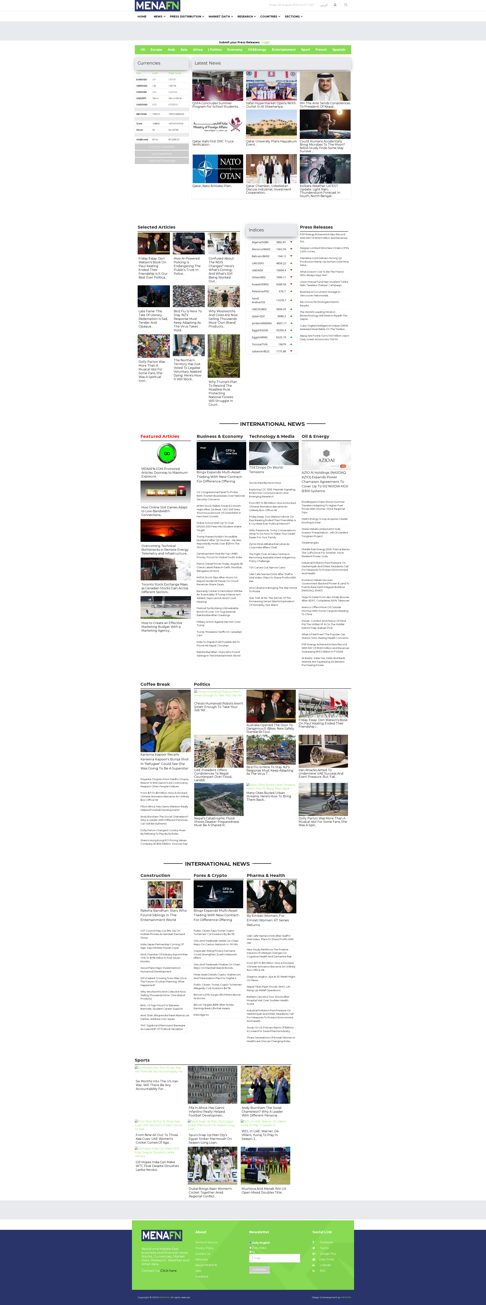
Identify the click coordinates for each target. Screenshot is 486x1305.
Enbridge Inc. (202, 1014)
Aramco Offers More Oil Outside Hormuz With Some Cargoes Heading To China (325, 611)
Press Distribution (185, 16)
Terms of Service (206, 1242)
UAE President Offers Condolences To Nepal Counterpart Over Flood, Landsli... (213, 775)
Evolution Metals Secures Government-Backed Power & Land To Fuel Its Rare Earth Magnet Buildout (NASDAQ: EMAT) (325, 585)
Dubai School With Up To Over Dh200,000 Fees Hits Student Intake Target (219, 526)
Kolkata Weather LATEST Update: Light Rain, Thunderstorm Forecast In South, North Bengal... (320, 191)
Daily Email (326, 1259)
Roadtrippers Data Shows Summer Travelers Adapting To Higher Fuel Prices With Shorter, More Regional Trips (323, 507)
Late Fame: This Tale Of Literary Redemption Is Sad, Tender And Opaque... (153, 318)
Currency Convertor (162, 146)
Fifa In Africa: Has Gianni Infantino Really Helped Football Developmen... (207, 1111)
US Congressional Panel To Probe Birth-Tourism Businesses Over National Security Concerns (221, 496)
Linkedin (325, 1265)
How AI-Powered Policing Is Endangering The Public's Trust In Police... (187, 266)
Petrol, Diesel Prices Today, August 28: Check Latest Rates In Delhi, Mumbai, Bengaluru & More (220, 567)
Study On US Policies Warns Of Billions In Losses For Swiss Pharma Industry (270, 1029)
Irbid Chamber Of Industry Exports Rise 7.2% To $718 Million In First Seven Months (164, 958)
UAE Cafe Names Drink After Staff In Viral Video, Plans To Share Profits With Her (272, 578)
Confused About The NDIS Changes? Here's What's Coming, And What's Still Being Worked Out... (221, 270)
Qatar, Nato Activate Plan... (212, 186)
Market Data (219, 16)
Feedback (201, 1276)
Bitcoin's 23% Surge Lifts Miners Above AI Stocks (217, 996)
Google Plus (327, 1253)
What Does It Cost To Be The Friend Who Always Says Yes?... (321, 273)
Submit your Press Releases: (240, 42)
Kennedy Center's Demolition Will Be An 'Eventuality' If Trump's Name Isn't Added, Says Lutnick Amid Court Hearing (219, 596)
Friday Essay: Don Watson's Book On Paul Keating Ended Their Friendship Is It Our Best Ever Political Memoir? (272, 520)
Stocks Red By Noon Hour (265, 482)
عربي (324, 5)
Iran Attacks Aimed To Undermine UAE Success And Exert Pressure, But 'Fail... (321, 773)
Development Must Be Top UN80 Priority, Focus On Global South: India (219, 555)
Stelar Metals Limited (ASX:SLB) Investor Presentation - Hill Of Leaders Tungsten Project (325, 532)
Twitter (324, 1248)
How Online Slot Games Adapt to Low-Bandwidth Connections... (164, 511)
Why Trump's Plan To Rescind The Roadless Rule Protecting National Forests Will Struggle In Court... (223, 393)
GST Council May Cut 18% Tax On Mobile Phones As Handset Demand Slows (162, 934)
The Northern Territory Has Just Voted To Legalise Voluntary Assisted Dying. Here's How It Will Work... (188, 369)
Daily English (261, 1242)
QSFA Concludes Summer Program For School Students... (216, 104)
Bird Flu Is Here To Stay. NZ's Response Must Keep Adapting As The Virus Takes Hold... (188, 320)
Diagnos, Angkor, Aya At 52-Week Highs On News (271, 978)
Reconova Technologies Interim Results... (319, 303)
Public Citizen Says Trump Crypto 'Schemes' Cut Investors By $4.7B (214, 932)
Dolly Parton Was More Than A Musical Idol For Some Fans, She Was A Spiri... (323, 822)
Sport (305, 49)
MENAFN (346, 1297)
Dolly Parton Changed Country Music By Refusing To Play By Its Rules (163, 832)
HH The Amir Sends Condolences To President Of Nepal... (325, 104)
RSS (322, 1271)
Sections (292, 16)
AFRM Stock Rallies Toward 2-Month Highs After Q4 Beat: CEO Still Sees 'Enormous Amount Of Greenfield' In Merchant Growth (219, 511)
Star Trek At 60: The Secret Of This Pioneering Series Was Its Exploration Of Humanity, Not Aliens (271, 601)
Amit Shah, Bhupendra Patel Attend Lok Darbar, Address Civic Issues (164, 1017)
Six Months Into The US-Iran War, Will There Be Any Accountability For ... (157, 1085)
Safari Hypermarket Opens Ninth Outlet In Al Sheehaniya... (271, 104)
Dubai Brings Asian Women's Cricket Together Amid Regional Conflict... (210, 1192)
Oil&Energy (257, 49)
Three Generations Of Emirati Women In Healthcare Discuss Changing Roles (271, 1039)
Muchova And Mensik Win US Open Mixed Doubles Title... (264, 1190)
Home (142, 16)
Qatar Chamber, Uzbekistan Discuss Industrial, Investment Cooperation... (268, 189)
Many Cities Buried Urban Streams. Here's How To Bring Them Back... (268, 796)
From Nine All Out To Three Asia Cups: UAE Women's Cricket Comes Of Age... (157, 1138)
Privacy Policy (204, 1248)
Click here (168, 1271)
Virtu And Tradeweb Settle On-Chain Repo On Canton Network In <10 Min (216, 942)
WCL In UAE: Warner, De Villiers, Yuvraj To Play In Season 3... (260, 1135)
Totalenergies (310, 542)
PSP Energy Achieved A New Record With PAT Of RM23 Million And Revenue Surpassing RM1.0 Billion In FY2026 (325, 648)
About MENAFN (206, 1265)
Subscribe (259, 1269)
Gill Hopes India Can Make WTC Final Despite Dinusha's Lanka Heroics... (157, 1166)
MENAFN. (164, 1297)
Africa (198, 49)
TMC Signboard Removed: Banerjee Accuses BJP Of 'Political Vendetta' (162, 1027)
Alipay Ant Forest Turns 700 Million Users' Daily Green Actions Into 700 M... (324, 337)
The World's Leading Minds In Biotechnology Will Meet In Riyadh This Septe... (323, 315)
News (158, 16)
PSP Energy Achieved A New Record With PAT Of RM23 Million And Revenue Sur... (323, 238)
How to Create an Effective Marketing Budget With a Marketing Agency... (161, 626)
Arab (171, 49)
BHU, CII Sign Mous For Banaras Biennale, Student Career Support (161, 1007)
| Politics (215, 49)
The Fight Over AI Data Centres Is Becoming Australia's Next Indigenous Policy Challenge (272, 557)
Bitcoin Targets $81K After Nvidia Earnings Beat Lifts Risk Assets (214, 1006)
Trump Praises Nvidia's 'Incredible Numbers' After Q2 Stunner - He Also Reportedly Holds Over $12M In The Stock (219, 542)
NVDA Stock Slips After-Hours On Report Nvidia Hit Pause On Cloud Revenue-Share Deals (217, 581)
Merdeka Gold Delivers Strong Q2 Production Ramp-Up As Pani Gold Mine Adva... (324, 261)
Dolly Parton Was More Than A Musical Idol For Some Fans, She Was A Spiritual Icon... (152, 371)
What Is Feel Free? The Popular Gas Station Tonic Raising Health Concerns (325, 636)
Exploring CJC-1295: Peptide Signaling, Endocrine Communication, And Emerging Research (272, 493)
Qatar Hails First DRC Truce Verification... (213, 143)
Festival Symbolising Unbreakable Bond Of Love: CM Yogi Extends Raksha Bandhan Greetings (217, 612)
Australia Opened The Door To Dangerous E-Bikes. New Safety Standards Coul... (270, 728)
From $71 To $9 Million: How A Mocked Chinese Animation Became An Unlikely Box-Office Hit (272, 506)
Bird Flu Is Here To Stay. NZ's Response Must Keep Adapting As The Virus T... (269, 770)
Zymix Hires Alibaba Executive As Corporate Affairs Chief (269, 545)
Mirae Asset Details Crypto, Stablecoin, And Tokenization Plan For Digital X (217, 976)
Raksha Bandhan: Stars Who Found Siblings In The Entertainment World (218, 653)
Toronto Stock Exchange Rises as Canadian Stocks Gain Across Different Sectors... (164, 588)
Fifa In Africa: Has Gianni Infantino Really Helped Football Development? (164, 808)
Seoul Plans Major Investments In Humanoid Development (160, 969)
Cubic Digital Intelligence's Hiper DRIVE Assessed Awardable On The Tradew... (324, 327)
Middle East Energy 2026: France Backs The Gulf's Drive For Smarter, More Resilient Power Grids (326, 553)
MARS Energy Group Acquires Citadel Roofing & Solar (325, 520)
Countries (268, 16)
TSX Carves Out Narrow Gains (267, 567)
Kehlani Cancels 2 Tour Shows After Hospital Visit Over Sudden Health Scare (268, 1000)
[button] (335, 5)
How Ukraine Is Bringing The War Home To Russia (273, 589)
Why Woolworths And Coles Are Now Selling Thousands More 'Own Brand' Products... (223, 318)
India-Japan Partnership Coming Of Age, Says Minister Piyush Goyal (162, 946)
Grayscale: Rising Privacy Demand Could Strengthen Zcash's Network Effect (215, 954)
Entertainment (284, 49)
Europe (156, 49)
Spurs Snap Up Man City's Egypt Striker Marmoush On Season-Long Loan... (210, 1138)
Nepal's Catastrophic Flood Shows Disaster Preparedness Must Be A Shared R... (216, 822)
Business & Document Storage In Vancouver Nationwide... (320, 293)
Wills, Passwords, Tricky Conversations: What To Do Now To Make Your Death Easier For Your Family (272, 534)
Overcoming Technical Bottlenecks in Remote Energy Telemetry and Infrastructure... (165, 549)
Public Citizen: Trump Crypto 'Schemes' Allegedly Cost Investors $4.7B (218, 986)
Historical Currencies (161, 161)
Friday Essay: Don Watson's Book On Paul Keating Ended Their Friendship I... (323, 723)
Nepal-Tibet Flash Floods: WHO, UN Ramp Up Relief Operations (268, 988)
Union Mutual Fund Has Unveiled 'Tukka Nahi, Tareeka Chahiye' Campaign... (324, 283)
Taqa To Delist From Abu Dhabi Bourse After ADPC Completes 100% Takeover (326, 599)
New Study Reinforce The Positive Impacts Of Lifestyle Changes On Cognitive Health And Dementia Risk (269, 953)
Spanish (338, 49)
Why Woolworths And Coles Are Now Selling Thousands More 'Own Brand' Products (163, 995)
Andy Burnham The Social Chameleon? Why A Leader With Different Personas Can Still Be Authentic (164, 820)
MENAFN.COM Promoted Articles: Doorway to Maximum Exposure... (164, 472)
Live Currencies (162, 153)
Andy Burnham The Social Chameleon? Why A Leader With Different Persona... (262, 1111)
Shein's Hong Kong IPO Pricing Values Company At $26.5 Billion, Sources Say (163, 842)
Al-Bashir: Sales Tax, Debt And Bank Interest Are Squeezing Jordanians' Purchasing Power (323, 661)
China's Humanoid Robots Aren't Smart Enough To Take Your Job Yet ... (218, 707)
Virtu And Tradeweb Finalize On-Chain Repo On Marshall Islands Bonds (217, 966)
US (143, 49)
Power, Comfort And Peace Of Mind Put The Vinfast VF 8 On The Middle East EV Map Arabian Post (324, 624)
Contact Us (202, 1253)
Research (245, 16)
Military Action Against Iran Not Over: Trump (219, 623)
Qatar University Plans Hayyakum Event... (271, 143)
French (321, 49)
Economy (234, 49)
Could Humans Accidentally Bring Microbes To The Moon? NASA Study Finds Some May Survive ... (322, 146)
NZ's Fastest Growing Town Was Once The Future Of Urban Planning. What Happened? (163, 982)
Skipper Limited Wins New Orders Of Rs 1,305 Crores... (324, 249)
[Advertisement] (243, 30)
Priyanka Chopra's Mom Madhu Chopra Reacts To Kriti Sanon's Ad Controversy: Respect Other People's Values (164, 783)
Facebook (326, 1242)
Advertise (201, 1259)
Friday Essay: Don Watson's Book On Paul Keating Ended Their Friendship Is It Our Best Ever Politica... (153, 268)
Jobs (198, 1271)
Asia (184, 49)
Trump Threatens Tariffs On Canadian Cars (219, 633)
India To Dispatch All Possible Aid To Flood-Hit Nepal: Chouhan (218, 643)
